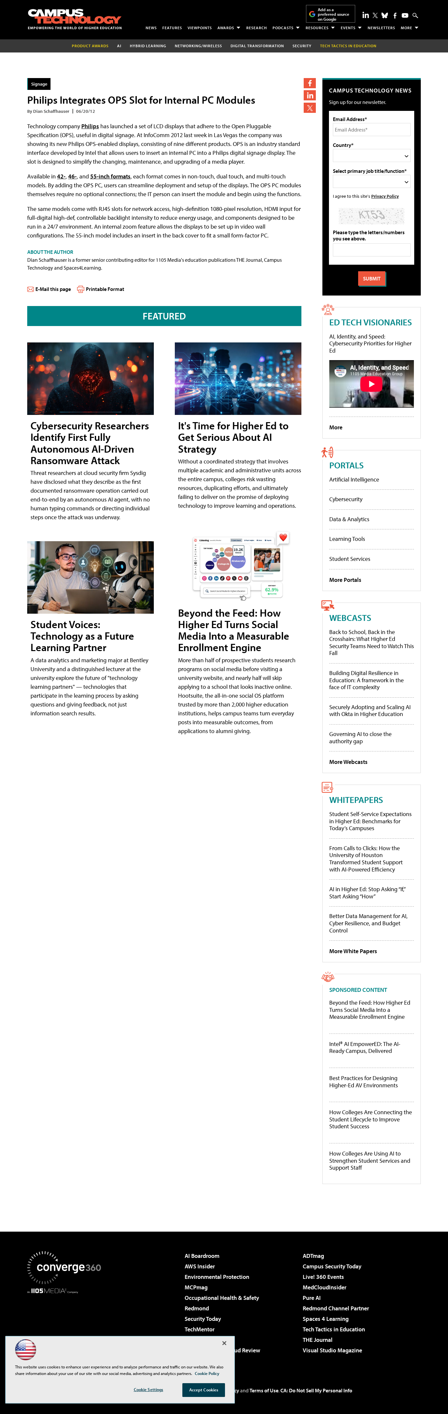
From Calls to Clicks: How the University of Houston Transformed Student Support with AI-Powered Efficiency (366, 858)
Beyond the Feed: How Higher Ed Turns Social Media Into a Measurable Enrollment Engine (233, 630)
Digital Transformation (257, 45)
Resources (317, 27)
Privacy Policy (385, 196)
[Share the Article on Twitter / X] (310, 108)
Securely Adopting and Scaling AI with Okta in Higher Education (370, 710)
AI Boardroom (202, 1256)
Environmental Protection (217, 1277)
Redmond (197, 1308)
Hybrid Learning (148, 45)
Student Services (349, 559)
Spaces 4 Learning (326, 1318)
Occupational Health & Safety (222, 1297)
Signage (39, 84)
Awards (225, 27)
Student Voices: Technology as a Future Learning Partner (82, 636)
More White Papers (353, 951)
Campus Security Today (332, 1266)
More (406, 27)
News (151, 27)
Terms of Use (264, 1390)
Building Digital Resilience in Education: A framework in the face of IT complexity (366, 680)
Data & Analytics (349, 519)
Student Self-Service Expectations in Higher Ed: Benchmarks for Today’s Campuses (370, 821)
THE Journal (318, 1339)
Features (172, 27)
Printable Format (105, 289)
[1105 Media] (66, 1327)
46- (72, 176)
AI (119, 45)
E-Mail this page (53, 289)
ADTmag (313, 1256)
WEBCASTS (350, 617)
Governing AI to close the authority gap (360, 737)
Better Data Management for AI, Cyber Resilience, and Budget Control (368, 923)
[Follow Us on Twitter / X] (375, 15)
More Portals (345, 580)
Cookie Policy (207, 1373)
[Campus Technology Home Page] (74, 19)
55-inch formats (110, 176)
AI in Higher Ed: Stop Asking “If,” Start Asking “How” (367, 892)
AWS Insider (200, 1266)
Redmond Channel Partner (336, 1308)
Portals (346, 465)
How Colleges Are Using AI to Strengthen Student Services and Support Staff (369, 1160)
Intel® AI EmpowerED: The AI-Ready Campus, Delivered (364, 1047)
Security (302, 45)
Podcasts (283, 27)
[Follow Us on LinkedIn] (365, 14)
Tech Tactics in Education (334, 1329)
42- (61, 176)
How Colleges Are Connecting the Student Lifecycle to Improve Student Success (370, 1119)
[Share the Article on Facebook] (310, 83)
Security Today (203, 1318)
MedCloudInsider (324, 1287)
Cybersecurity (345, 499)
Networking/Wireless (198, 45)
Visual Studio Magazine (332, 1350)
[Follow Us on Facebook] (395, 15)
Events (348, 27)
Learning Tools (347, 539)
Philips (90, 126)
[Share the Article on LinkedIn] (310, 95)
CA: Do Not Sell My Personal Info (316, 1390)
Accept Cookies (203, 1389)
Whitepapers (356, 799)
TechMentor (199, 1329)
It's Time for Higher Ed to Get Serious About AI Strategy (233, 437)
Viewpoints (200, 27)
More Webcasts (348, 762)
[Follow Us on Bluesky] (384, 15)
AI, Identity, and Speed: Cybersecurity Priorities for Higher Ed (370, 343)
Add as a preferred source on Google (333, 14)
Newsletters (381, 27)
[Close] (224, 1343)
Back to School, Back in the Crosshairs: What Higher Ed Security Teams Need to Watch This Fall (371, 642)
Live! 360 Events (323, 1277)
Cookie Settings (148, 1389)
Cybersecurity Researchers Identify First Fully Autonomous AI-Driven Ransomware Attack (90, 443)
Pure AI (312, 1297)
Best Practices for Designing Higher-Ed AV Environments (363, 1082)
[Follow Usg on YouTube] (405, 15)
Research (256, 27)
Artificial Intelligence (354, 479)
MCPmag (196, 1287)
